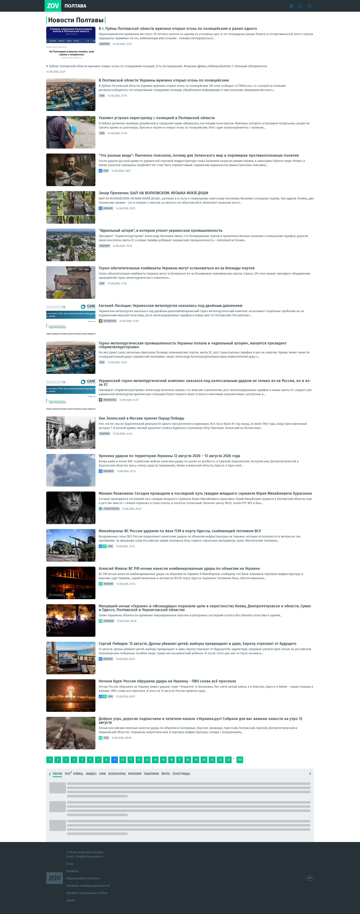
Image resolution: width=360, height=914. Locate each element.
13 (147, 759)
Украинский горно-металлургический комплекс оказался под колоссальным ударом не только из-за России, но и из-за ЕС (205, 382)
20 (204, 759)
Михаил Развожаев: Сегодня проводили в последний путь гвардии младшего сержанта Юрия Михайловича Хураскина (205, 493)
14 (155, 759)
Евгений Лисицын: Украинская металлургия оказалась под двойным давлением (170, 305)
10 (122, 759)
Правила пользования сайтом (86, 893)
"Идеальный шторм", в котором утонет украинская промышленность (160, 230)
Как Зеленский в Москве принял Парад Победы (141, 418)
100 (240, 759)
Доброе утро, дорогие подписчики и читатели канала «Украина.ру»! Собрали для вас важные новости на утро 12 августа (200, 720)
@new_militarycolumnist (214, 66)
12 (139, 759)
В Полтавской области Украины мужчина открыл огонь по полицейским (164, 80)
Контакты (72, 871)
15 (163, 759)
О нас (70, 864)
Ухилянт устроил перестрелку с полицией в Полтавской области (157, 118)
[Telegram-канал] (291, 6)
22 (220, 759)
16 (171, 759)
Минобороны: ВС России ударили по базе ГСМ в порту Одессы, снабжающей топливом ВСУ (180, 531)
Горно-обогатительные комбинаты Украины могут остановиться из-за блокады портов (177, 268)
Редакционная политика (83, 878)
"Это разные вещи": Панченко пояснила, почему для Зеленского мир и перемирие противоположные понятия (199, 155)
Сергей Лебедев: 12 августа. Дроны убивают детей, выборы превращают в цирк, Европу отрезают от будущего (197, 643)
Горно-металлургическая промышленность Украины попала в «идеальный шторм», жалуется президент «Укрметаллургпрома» (192, 345)
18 (187, 759)
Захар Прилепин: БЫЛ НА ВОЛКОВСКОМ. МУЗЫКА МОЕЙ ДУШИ (153, 193)
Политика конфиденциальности (88, 886)
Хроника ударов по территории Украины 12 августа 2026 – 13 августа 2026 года (169, 456)
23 (228, 759)
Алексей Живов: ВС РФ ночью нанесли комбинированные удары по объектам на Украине (179, 568)
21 (212, 759)
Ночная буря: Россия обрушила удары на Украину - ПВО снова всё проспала (167, 681)
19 (196, 759)
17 (179, 759)
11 (131, 759)
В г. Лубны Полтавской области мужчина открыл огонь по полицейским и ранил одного (178, 28)
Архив (70, 900)
